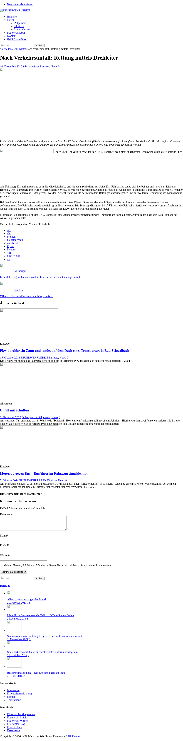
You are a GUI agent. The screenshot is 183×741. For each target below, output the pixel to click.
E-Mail (4, 545)
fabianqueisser (31, 66)
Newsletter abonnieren (20, 4)
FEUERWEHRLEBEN (34, 357)
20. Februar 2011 (16, 602)
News (10, 19)
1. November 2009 (17, 639)
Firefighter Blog (16, 723)
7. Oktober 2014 (9, 480)
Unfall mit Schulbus (14, 410)
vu (8, 259)
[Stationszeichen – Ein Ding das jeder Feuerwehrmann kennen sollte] (14, 630)
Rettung (11, 249)
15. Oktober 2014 (10, 357)
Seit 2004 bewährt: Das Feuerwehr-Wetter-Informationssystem (42, 652)
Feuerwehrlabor (16, 32)
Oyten (10, 246)
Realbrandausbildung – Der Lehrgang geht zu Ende (36, 672)
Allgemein (20, 23)
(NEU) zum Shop (17, 39)
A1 (9, 230)
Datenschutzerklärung (19, 693)
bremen (11, 236)
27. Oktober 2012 (17, 655)
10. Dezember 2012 (11, 66)
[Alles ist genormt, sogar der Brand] (14, 593)
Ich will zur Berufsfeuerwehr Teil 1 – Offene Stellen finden (40, 615)
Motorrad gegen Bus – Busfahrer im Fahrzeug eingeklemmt (43, 473)
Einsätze (19, 26)
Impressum (13, 690)
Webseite (5, 555)
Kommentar (6, 514)
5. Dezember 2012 (10, 417)
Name (3, 535)
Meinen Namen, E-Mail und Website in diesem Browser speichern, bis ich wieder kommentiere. (58, 565)
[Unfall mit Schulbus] (29, 400)
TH (9, 252)
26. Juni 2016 (15, 675)
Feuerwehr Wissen (17, 720)
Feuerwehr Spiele (17, 717)
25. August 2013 (16, 618)
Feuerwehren (14, 727)
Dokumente (13, 730)
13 (28, 602)
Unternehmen (22, 29)
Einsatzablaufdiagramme (21, 714)
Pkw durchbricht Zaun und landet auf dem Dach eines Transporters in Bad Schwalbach (64, 350)
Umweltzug (13, 255)
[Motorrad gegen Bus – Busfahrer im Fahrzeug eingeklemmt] (29, 463)
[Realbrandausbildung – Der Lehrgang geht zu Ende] (14, 666)
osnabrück (13, 243)
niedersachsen (15, 239)
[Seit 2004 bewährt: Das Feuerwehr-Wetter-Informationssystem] (14, 645)
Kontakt (11, 35)
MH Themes (73, 736)
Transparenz (14, 699)
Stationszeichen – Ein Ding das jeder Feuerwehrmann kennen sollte (45, 636)
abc (9, 233)
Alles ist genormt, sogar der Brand (26, 599)
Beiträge (12, 16)
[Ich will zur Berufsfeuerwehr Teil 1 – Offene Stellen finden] (14, 609)
